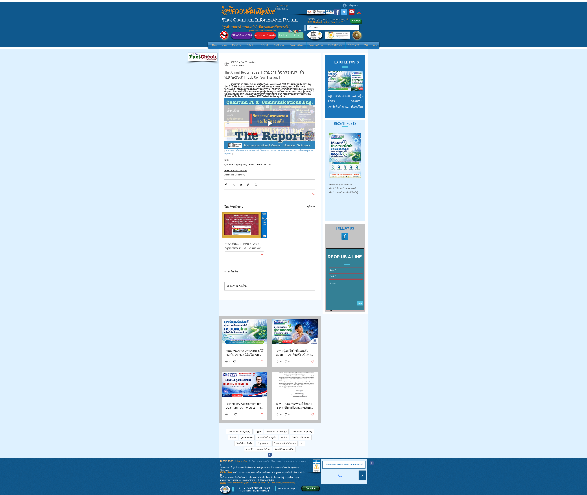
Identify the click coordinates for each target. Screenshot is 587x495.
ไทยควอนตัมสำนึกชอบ (285, 443)
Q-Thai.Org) (282, 5)
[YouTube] (351, 12)
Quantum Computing (302, 431)
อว (302, 443)
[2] (297, 477)
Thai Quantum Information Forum (260, 19)
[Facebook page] (270, 455)
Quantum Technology (276, 431)
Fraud (259, 164)
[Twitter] (344, 12)
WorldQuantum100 (284, 449)
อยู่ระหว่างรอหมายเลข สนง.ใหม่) (258, 483)
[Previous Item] (333, 81)
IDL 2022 (268, 164)
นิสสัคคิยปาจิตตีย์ (244, 443)
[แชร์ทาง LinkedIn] (240, 184)
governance (247, 437)
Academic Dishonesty (234, 174)
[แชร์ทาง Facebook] (225, 184)
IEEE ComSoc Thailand (235, 170)
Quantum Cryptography (235, 164)
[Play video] (269, 123)
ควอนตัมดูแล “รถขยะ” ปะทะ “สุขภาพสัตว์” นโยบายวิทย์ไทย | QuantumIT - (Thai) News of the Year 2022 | (244, 246)
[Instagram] (359, 12)
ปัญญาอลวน (263, 443)
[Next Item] (357, 81)
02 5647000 (239, 483)
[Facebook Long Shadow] (344, 236)
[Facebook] (337, 12)
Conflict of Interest (301, 437)
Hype (251, 164)
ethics (284, 437)
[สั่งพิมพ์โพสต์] (255, 184)
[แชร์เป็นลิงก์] (248, 184)
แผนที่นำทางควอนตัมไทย (258, 449)
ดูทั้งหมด (311, 206)
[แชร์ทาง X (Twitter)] (233, 184)
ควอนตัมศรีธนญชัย (267, 437)
